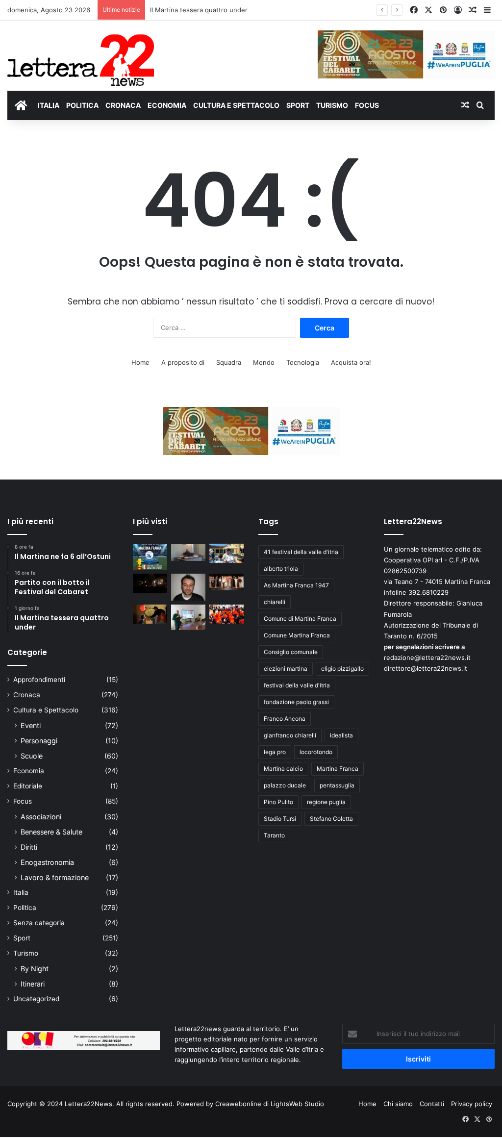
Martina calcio (283, 768)
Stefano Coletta (331, 818)
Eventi (31, 725)
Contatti (432, 1104)
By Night (35, 968)
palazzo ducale (285, 785)
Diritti (29, 847)
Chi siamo (398, 1104)
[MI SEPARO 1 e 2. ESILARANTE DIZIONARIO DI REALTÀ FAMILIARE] (226, 582)
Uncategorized (36, 999)
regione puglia (326, 802)
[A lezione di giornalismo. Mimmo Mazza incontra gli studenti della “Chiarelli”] (188, 617)
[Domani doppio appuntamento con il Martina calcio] (150, 557)
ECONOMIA (167, 105)
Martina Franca (337, 768)
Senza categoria (39, 923)
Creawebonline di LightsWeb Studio (269, 1104)
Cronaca (26, 695)
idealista (341, 735)
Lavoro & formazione (55, 877)
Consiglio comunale (291, 652)
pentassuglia (337, 785)
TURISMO (332, 105)
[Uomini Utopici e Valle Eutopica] (150, 583)
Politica (24, 907)
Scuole (32, 756)
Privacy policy (471, 1104)
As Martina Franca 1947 (296, 585)
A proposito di (182, 362)
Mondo (264, 362)
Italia (20, 892)
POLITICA (82, 105)
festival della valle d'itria (297, 685)
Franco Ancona (284, 718)
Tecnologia (302, 362)
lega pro (275, 752)
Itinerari (33, 984)
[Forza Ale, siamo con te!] (188, 587)
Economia (28, 771)
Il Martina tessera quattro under (199, 10)
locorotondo (316, 752)
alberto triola (281, 568)
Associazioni (41, 816)
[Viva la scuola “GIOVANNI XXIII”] (226, 614)
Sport (21, 938)
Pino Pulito (278, 802)
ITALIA (48, 105)
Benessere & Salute (51, 832)
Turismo (25, 953)
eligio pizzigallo (342, 668)
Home (140, 362)
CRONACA (123, 105)
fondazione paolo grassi (296, 702)
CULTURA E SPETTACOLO (236, 105)
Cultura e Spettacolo (45, 710)
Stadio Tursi (280, 818)
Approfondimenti (39, 679)
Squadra (228, 362)
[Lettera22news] (80, 53)
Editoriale (27, 786)
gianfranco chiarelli (290, 735)
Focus (22, 801)
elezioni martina (285, 668)
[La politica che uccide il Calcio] (188, 552)
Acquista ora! (351, 362)
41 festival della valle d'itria (301, 552)
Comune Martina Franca (297, 635)
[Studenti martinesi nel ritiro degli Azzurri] (226, 553)
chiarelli (274, 602)
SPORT (297, 105)
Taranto (274, 835)
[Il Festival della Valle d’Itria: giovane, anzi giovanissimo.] (150, 614)
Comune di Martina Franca (300, 618)
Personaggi (39, 740)
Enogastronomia (47, 862)
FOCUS (367, 105)
